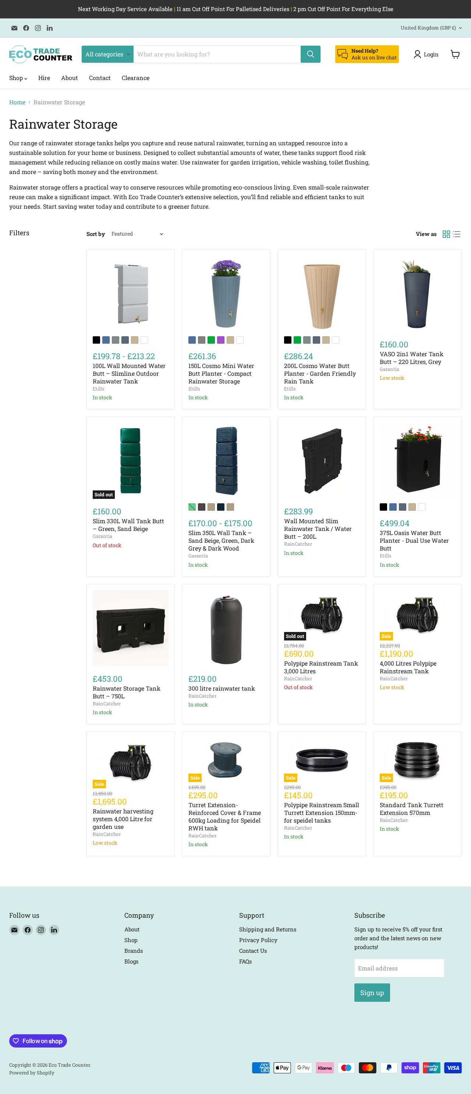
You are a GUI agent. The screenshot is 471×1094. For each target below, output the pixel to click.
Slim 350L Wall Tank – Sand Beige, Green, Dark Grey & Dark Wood (221, 540)
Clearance (135, 77)
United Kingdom (428, 27)
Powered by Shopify (31, 1072)
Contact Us (253, 950)
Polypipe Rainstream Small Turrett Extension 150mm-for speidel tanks (321, 812)
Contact (100, 77)
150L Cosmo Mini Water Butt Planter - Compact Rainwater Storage (221, 373)
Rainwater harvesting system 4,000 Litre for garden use (123, 818)
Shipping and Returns (267, 929)
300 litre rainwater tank (221, 688)
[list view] (456, 234)
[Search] (311, 54)
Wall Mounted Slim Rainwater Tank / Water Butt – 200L (318, 528)
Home (17, 102)
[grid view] (446, 234)
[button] (428, 54)
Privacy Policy (258, 940)
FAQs (245, 961)
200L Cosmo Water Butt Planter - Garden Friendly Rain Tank (320, 373)
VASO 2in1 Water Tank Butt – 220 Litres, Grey (411, 357)
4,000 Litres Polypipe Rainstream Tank (408, 667)
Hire (44, 77)
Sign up (372, 992)
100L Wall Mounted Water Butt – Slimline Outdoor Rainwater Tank (129, 373)
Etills (98, 388)
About (69, 77)
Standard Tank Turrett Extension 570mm (411, 808)
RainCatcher (298, 544)
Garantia (389, 369)
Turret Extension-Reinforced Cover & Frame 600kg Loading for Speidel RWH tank (224, 816)
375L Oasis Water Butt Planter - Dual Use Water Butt (414, 540)
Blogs (131, 961)
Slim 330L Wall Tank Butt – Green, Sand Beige (128, 524)
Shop (16, 77)
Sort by (95, 234)
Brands (133, 950)
